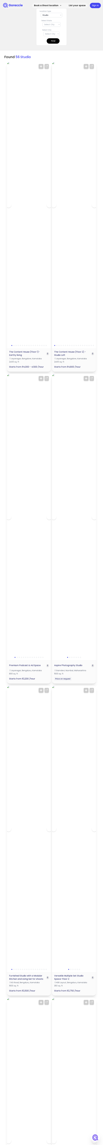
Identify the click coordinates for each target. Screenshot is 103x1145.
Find (53, 40)
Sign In (95, 5)
